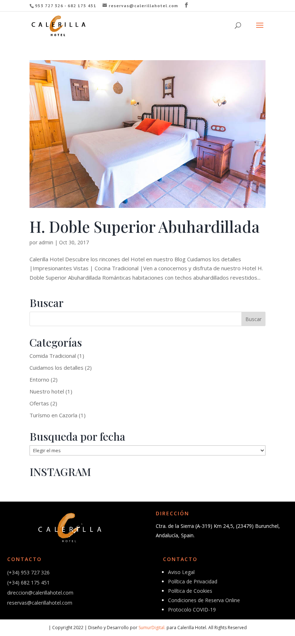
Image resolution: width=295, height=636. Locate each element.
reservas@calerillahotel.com (39, 602)
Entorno (39, 379)
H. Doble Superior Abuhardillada (145, 226)
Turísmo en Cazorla (53, 415)
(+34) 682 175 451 (28, 582)
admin (46, 242)
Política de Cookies (190, 590)
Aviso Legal (181, 572)
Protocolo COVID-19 (192, 609)
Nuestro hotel (47, 391)
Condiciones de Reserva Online (204, 600)
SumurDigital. (152, 627)
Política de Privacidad (192, 581)
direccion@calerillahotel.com (40, 592)
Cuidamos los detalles (56, 367)
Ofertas (39, 403)
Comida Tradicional (53, 355)
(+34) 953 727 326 (28, 572)
